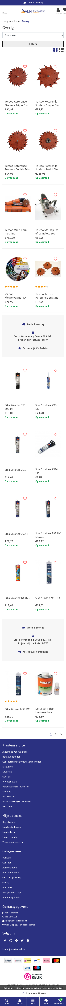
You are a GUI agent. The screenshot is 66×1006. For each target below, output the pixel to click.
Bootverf (7, 887)
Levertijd (7, 771)
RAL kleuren (8, 796)
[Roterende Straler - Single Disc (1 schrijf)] (48, 76)
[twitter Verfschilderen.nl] (22, 940)
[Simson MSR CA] (48, 572)
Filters (33, 44)
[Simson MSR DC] (18, 683)
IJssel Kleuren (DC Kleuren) (16, 801)
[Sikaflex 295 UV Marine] (48, 508)
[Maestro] (38, 968)
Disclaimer (8, 766)
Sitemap (6, 791)
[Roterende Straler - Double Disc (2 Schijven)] (18, 140)
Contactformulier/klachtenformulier (21, 761)
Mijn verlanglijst (11, 837)
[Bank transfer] (9, 960)
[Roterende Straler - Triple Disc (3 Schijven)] (18, 76)
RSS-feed (7, 806)
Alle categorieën (11, 897)
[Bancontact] (38, 960)
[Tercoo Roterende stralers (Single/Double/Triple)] (48, 268)
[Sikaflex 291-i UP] (48, 444)
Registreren (8, 822)
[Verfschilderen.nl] (33, 11)
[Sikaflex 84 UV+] (18, 572)
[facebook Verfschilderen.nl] (4, 940)
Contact (6, 862)
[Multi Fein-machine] (18, 204)
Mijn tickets (8, 832)
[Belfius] (18, 960)
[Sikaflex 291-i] (18, 444)
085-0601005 (10, 917)
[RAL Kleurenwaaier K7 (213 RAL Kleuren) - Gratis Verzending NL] (18, 268)
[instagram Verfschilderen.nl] (10, 940)
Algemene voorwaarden (15, 751)
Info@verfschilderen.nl (16, 921)
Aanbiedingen (9, 867)
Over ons (7, 776)
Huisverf (6, 857)
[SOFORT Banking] (47, 960)
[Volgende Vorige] (61, 735)
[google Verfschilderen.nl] (16, 940)
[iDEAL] (28, 960)
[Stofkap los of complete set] (48, 204)
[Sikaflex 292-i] (18, 508)
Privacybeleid (9, 781)
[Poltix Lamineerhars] (48, 683)
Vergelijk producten (12, 842)
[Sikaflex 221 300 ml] (18, 380)
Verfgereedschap (11, 892)
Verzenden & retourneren (15, 786)
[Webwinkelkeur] (33, 976)
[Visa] (28, 968)
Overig (25, 21)
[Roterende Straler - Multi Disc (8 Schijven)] (48, 140)
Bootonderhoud (10, 872)
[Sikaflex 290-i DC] (48, 380)
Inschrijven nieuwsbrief (14, 949)
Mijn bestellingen (11, 827)
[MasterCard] (57, 960)
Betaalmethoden (11, 756)
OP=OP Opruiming (11, 877)
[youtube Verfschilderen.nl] (28, 940)
